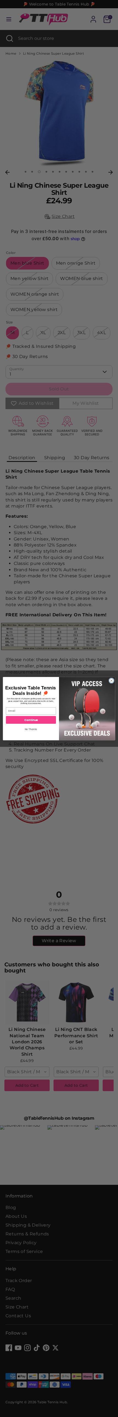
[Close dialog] (111, 680)
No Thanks (31, 729)
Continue (31, 720)
